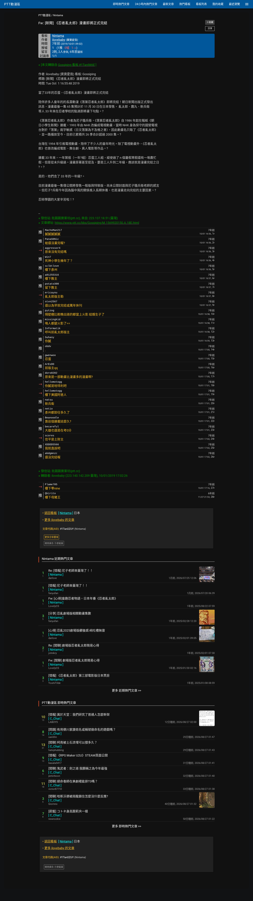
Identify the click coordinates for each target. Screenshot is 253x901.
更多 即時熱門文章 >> (126, 826)
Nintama (58, 15)
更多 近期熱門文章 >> (126, 690)
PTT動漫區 (44, 15)
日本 (61, 513)
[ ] (55, 574)
